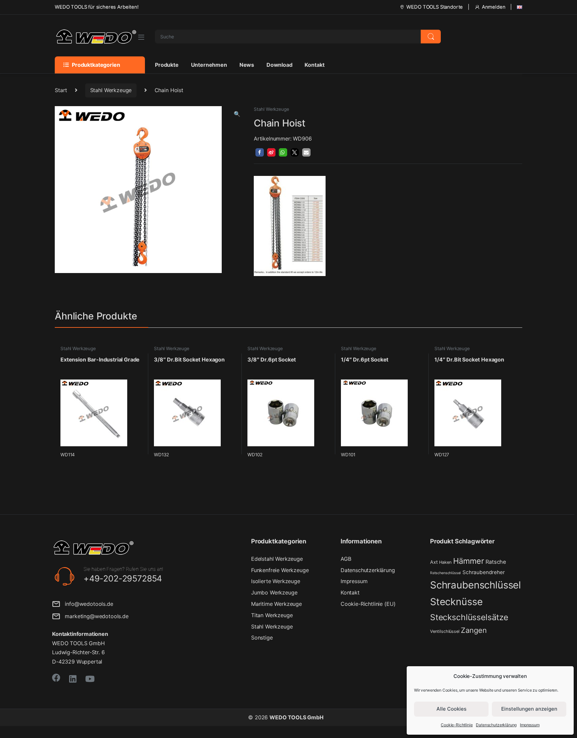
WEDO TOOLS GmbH (296, 717)
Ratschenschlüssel (445, 573)
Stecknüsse (456, 601)
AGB (346, 558)
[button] (237, 113)
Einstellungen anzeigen (529, 709)
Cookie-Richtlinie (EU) (368, 603)
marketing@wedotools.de (94, 616)
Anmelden (494, 7)
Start (61, 90)
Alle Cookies (451, 709)
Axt (434, 562)
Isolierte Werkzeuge (275, 581)
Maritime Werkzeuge (276, 603)
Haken (445, 562)
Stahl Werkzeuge (111, 90)
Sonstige (262, 637)
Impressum (530, 724)
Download (279, 64)
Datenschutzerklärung (496, 724)
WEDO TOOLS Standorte (434, 7)
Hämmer (468, 561)
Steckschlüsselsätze (469, 617)
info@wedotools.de (86, 603)
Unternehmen (209, 64)
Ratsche (496, 561)
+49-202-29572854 (122, 578)
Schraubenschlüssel (475, 585)
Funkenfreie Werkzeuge (280, 570)
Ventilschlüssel (444, 631)
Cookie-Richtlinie (456, 724)
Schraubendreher (483, 572)
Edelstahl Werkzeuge (277, 558)
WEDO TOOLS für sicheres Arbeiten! (97, 7)
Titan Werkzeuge (272, 615)
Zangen (474, 630)
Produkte (167, 64)
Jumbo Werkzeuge (274, 592)
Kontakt (314, 64)
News (246, 64)
